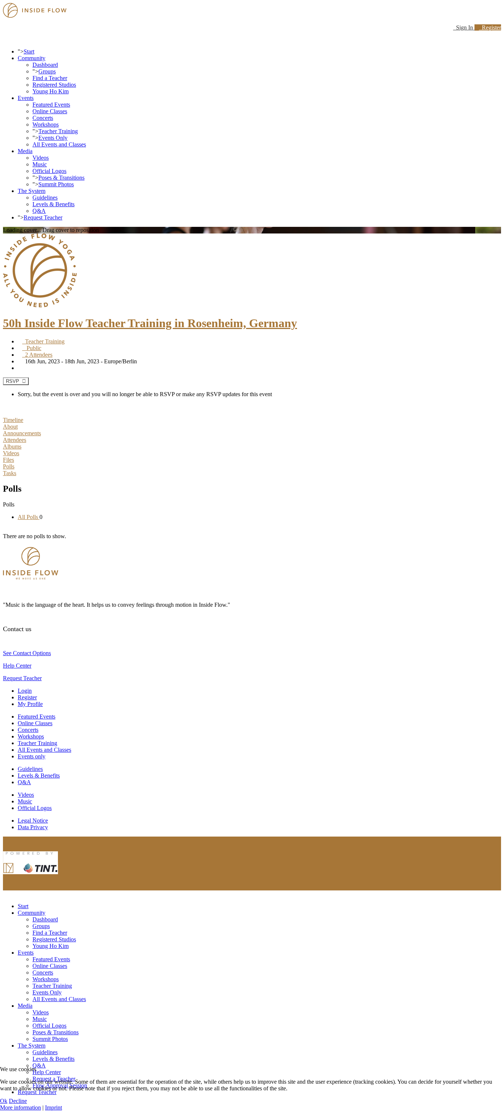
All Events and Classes (59, 144)
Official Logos (49, 171)
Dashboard (45, 65)
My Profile (30, 704)
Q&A (39, 211)
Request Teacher (43, 217)
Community (31, 58)
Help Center (17, 665)
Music (39, 164)
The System (31, 191)
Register (490, 27)
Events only (31, 756)
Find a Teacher (49, 78)
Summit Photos (56, 184)
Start (29, 51)
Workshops (45, 124)
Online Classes (49, 111)
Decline (18, 1101)
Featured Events (51, 104)
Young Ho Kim (50, 91)
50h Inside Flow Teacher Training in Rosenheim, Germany (150, 323)
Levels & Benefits (53, 204)
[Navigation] (5, 39)
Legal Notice (33, 820)
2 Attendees (37, 355)
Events (26, 98)
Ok (3, 1101)
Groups (47, 71)
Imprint (53, 1107)
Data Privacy (33, 827)
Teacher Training (58, 131)
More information (20, 1107)
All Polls (28, 517)
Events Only (53, 138)
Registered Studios (54, 85)
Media (25, 151)
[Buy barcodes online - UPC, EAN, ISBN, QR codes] (30, 876)
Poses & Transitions (61, 177)
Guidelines (45, 197)
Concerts (42, 118)
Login (25, 691)
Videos (40, 158)
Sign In (463, 27)
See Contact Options (27, 653)
